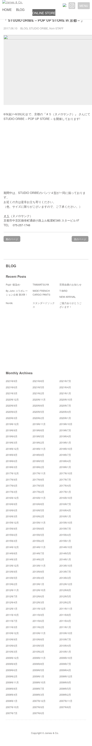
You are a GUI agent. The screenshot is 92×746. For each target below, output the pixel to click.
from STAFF (56, 28)
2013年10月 (65, 565)
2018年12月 (12, 448)
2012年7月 (11, 596)
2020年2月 (38, 418)
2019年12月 (12, 424)
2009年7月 (65, 664)
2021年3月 (11, 393)
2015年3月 (11, 541)
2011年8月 (65, 615)
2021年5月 (38, 387)
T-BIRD (63, 290)
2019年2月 (38, 442)
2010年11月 (39, 633)
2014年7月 (38, 553)
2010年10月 (65, 633)
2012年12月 (65, 584)
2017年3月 (11, 491)
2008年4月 (11, 694)
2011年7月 (11, 621)
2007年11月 (65, 701)
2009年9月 (11, 664)
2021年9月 (11, 381)
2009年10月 (65, 658)
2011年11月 (65, 608)
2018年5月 (38, 461)
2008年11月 (12, 682)
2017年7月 (65, 479)
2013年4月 (38, 578)
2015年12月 (12, 522)
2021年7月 (65, 381)
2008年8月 (11, 688)
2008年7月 (38, 688)
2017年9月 (11, 479)
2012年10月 (39, 590)
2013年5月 (11, 578)
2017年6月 (11, 485)
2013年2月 (11, 584)
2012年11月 (12, 590)
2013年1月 (38, 584)
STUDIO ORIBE (38, 28)
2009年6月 (11, 670)
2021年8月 (38, 381)
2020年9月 (11, 405)
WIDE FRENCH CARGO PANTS (41, 292)
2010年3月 (11, 651)
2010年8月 (38, 639)
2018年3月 (11, 467)
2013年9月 (11, 571)
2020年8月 (38, 405)
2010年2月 (38, 651)
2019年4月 (65, 436)
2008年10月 (39, 682)
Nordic (10, 303)
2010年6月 (11, 645)
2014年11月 (39, 547)
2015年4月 (65, 534)
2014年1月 (65, 559)
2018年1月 (65, 467)
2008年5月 (65, 688)
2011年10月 (12, 615)
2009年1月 (38, 676)
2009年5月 (38, 670)
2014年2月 (38, 559)
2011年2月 (38, 627)
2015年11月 (39, 522)
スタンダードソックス (44, 305)
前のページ (12, 239)
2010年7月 (65, 639)
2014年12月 (12, 547)
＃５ (6, 216)
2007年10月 (12, 707)
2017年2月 (38, 491)
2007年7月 (11, 713)
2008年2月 (65, 694)
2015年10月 (65, 522)
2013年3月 (65, 578)
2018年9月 (11, 454)
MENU (83, 6)
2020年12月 (12, 399)
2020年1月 (65, 418)
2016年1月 (65, 516)
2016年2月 (38, 516)
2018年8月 (38, 454)
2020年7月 (65, 405)
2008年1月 (11, 701)
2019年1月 (65, 442)
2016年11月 (39, 497)
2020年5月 (38, 411)
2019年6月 (11, 436)
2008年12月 (65, 676)
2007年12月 (39, 701)
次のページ (80, 239)
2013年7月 (65, 571)
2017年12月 (12, 473)
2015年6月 (11, 534)
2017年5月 (38, 485)
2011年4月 (65, 621)
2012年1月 (11, 608)
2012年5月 (65, 596)
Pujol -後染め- (13, 284)
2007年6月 (38, 713)
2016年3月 (11, 516)
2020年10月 (65, 399)
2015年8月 (38, 528)
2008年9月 (65, 682)
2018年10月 (65, 448)
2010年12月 (12, 633)
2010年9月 (11, 639)
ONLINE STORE (43, 13)
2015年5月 (38, 534)
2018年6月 (11, 461)
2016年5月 (38, 510)
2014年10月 (65, 547)
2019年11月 (39, 424)
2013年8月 (38, 571)
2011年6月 (38, 621)
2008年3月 (38, 694)
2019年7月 (65, 430)
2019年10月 (65, 424)
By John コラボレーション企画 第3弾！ (17, 292)
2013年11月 (39, 565)
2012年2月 (65, 602)
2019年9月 (11, 430)
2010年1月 (65, 651)
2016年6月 (11, 510)
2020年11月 (39, 399)
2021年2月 (38, 393)
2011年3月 (11, 627)
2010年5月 (38, 645)
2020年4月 (65, 411)
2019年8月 (38, 430)
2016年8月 (38, 504)
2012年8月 (65, 590)
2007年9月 (38, 707)
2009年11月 (39, 658)
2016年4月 (65, 510)
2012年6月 (38, 596)
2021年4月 (65, 387)
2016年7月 (65, 504)
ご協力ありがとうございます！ (70, 305)
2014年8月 (11, 553)
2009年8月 (38, 664)
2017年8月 (38, 479)
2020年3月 (11, 418)
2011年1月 (65, 627)
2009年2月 (11, 676)
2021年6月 (11, 387)
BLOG (20, 9)
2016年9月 (11, 504)
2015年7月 (65, 528)
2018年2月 (38, 467)
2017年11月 (39, 473)
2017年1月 (65, 491)
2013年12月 (12, 565)
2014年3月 (11, 559)
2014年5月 (65, 553)
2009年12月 (12, 658)
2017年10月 (65, 473)
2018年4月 (65, 461)
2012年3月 (38, 602)
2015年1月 (65, 541)
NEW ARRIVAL (67, 296)
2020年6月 (11, 411)
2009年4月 (65, 670)
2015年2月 (38, 541)
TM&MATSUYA (41, 284)
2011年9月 (38, 615)
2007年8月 (65, 707)
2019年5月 (38, 436)
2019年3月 (11, 442)
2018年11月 (39, 448)
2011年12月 (39, 608)
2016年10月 (65, 497)
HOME (7, 9)
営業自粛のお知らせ (70, 284)
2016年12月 (12, 497)
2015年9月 (11, 528)
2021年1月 (65, 393)
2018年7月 (65, 454)
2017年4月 (65, 485)
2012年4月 (11, 602)
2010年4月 (65, 645)
